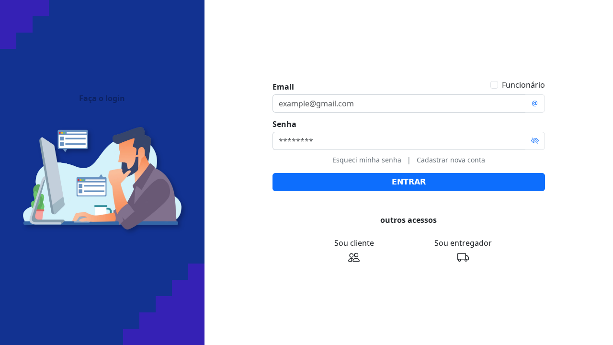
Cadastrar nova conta (451, 159)
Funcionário (523, 85)
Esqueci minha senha (366, 159)
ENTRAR (409, 181)
